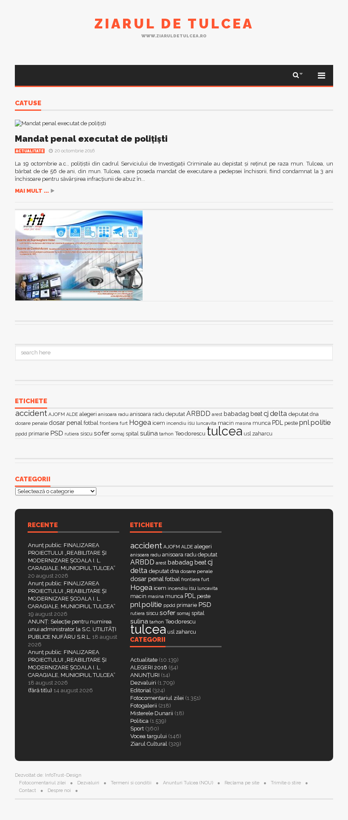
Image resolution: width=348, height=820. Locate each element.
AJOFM (56, 414)
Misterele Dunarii (151, 713)
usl (247, 434)
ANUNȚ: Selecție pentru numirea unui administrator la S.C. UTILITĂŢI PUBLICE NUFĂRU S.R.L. (72, 629)
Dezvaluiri (143, 683)
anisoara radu (113, 414)
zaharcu (262, 433)
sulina (149, 433)
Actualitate (30, 151)
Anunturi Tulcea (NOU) (188, 783)
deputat (298, 413)
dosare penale (31, 423)
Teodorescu (190, 433)
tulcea (224, 431)
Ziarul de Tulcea (174, 23)
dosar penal (65, 422)
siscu (86, 433)
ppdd (21, 434)
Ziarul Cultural (148, 744)
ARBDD (198, 414)
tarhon (166, 434)
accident (31, 413)
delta (278, 413)
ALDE (72, 414)
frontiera (109, 423)
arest (217, 414)
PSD (56, 433)
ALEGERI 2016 (148, 667)
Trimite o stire (286, 783)
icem (158, 423)
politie (321, 422)
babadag (236, 413)
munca (262, 423)
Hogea (140, 422)
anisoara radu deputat (157, 414)
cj (266, 414)
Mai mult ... (32, 191)
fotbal (91, 422)
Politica (139, 721)
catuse (28, 103)
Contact (27, 790)
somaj (117, 434)
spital (132, 433)
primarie (38, 433)
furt (124, 423)
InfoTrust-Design (63, 775)
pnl (304, 422)
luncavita (206, 423)
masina (243, 423)
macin (226, 423)
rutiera (72, 434)
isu (191, 423)
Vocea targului (148, 736)
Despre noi (59, 790)
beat (256, 413)
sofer (101, 433)
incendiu (176, 423)
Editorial (140, 690)
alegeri (88, 414)
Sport (137, 728)
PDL (277, 422)
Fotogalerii (143, 705)
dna (314, 414)
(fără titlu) (40, 690)
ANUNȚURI (145, 675)
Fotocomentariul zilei (157, 698)
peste (291, 423)
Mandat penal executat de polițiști (91, 139)
